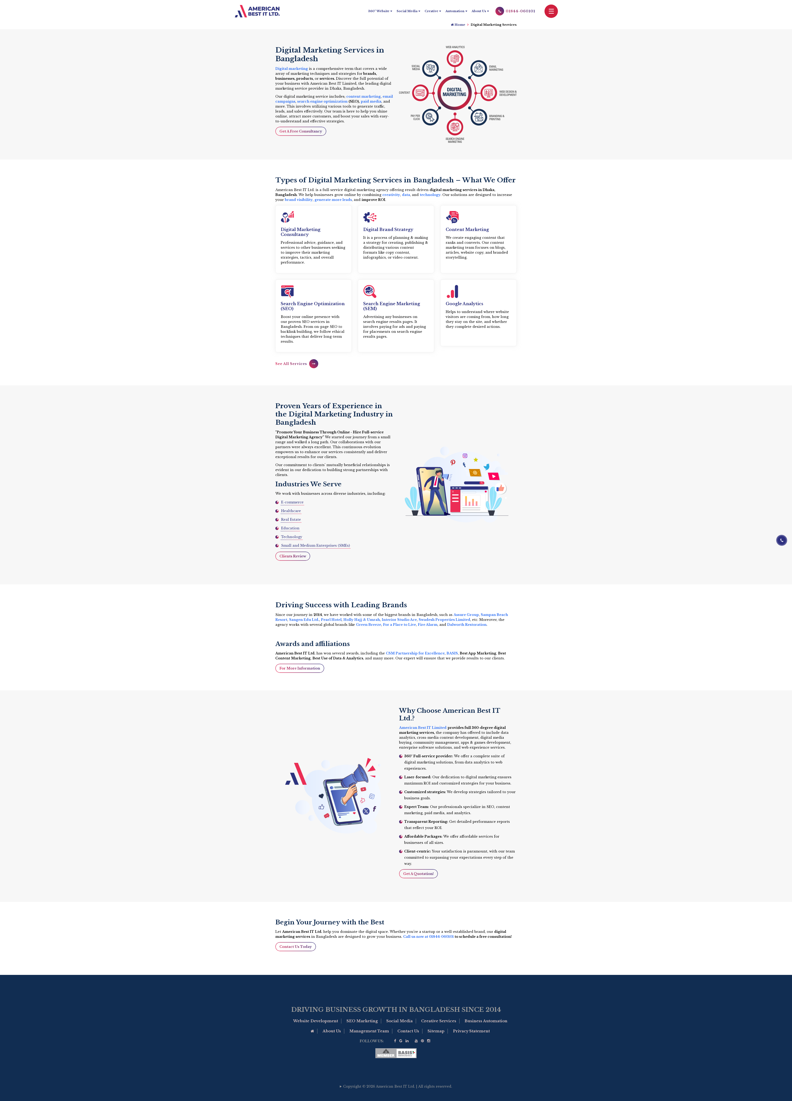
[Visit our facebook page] (395, 1041)
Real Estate (291, 519)
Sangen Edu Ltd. (304, 620)
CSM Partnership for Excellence (415, 653)
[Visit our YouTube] (416, 1041)
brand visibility (299, 200)
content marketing (363, 96)
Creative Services (438, 1021)
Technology (291, 537)
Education (290, 528)
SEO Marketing (362, 1021)
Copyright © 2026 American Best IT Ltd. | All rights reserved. (397, 1086)
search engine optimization (322, 101)
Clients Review (292, 556)
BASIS (452, 653)
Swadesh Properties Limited (444, 620)
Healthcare (291, 511)
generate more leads (333, 200)
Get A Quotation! (418, 874)
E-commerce (292, 502)
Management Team (369, 1031)
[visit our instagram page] (428, 1041)
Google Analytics (464, 303)
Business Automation (486, 1021)
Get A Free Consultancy (300, 131)
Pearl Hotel (331, 620)
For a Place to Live (399, 625)
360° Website (378, 11)
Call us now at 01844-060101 (428, 937)
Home (459, 25)
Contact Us (408, 1031)
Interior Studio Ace (399, 620)
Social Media (407, 11)
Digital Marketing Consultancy (301, 232)
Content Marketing (467, 229)
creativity (391, 195)
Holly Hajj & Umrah (361, 620)
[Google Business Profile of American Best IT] (400, 1041)
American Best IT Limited (423, 728)
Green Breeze (368, 625)
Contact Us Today (295, 947)
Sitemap (436, 1031)
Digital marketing (291, 69)
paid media (371, 101)
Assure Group (466, 615)
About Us (479, 11)
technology (430, 195)
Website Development (315, 1021)
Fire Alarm (427, 625)
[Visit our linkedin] (407, 1041)
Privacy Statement (471, 1031)
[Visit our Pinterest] (422, 1041)
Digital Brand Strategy (388, 229)
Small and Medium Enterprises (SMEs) (315, 545)
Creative (431, 11)
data (406, 195)
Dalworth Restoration (467, 625)
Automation (455, 11)
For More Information (299, 668)
